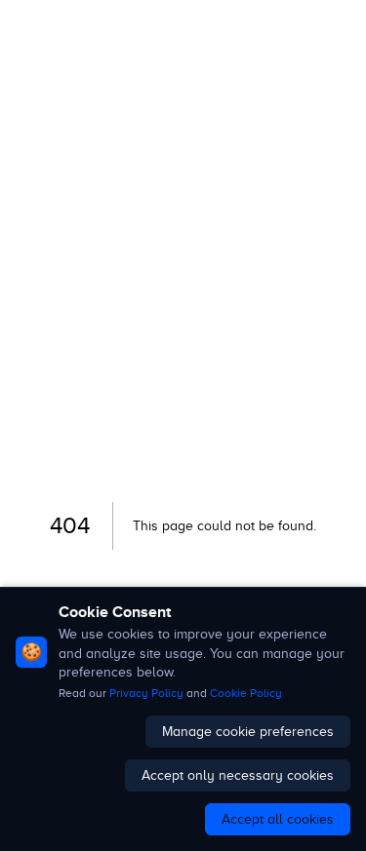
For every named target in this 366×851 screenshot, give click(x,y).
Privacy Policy (146, 693)
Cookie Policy (246, 693)
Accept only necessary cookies (238, 775)
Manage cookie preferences (248, 731)
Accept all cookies (278, 819)
